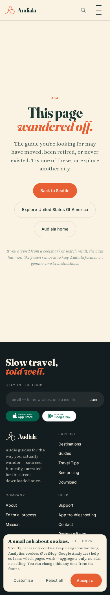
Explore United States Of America (55, 209)
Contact (65, 524)
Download (67, 482)
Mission (12, 524)
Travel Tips (68, 462)
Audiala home (54, 229)
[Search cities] (83, 10)
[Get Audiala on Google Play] (59, 416)
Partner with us (72, 533)
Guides (64, 453)
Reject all (54, 580)
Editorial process (21, 514)
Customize (23, 580)
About (11, 505)
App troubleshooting (77, 514)
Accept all (86, 580)
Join (93, 399)
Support (65, 505)
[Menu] (99, 10)
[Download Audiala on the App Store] (22, 416)
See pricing (68, 472)
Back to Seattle (55, 190)
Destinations (69, 444)
